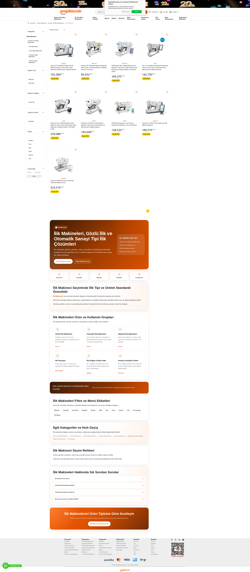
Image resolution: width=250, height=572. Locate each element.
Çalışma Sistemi (33, 112)
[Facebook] (171, 539)
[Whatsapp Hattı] (5, 566)
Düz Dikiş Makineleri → (76, 436)
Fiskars (153, 547)
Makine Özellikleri (33, 93)
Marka (30, 131)
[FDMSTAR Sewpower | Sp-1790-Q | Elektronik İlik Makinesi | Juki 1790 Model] (125, 105)
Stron (30, 151)
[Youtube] (183, 539)
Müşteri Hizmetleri (121, 545)
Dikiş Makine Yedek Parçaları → (135, 436)
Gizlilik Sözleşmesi (69, 547)
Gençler (153, 541)
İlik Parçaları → (60, 370)
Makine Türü (32, 70)
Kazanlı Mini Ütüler (104, 543)
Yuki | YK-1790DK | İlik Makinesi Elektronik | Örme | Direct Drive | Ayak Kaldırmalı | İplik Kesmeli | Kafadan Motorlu (155, 67)
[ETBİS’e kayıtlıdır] (177, 550)
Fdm (30, 144)
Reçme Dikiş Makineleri (33, 61)
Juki (30, 148)
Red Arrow (136, 550)
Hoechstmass (154, 554)
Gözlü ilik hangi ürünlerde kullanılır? (65, 485)
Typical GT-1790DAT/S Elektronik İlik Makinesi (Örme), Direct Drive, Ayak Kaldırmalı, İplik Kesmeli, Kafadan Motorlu (63, 67)
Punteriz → (121, 373)
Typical (31, 155)
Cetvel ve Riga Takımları (105, 554)
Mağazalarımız (120, 541)
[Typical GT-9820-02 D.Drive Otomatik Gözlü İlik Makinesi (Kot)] (64, 162)
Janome (136, 541)
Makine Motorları (86, 550)
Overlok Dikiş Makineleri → (91, 436)
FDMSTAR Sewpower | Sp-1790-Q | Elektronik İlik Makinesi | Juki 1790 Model (124, 124)
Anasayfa (66, 541)
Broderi (31, 140)
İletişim (66, 552)
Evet (136, 11)
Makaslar (101, 541)
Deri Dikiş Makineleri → (120, 436)
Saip (152, 545)
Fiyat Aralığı (31, 169)
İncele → (58, 346)
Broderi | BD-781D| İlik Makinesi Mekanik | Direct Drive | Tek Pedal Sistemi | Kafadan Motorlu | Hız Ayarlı (94, 67)
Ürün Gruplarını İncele (63, 261)
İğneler (101, 550)
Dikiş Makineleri (31, 36)
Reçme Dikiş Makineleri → (106, 436)
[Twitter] (175, 539)
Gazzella (153, 543)
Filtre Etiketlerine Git (83, 261)
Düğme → (90, 373)
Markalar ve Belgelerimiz (71, 554)
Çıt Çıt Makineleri (103, 552)
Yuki (30, 158)
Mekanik (31, 79)
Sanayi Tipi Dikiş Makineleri (33, 41)
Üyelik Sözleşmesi (69, 545)
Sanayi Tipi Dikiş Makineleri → (61, 436)
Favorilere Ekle (76, 35)
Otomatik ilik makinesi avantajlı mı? (65, 492)
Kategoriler (31, 31)
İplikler (101, 545)
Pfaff (152, 550)
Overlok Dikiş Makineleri (33, 55)
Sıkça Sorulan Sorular (122, 547)
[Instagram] (179, 539)
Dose (135, 547)
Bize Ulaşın (119, 550)
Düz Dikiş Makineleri (36, 51)
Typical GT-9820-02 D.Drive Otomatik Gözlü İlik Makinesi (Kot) (62, 181)
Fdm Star (136, 545)
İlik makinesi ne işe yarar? (62, 478)
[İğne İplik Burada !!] (125, 570)
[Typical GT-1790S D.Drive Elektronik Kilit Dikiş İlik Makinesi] (155, 105)
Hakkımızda (67, 543)
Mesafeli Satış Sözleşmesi (71, 550)
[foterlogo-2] (125, 559)
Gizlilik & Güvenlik (121, 543)
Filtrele (34, 176)
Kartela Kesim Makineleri (88, 547)
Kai (134, 543)
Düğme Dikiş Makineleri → (60, 439)
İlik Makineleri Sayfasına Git (99, 524)
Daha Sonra (126, 11)
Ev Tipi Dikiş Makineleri (88, 554)
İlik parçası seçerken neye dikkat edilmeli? (67, 499)
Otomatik (31, 83)
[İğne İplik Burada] (82, 11)
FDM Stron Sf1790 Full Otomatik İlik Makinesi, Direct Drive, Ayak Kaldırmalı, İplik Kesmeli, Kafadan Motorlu (93, 125)
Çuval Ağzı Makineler (87, 541)
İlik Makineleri (34, 46)
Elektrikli (31, 121)
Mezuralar (84, 552)
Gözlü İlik (31, 102)
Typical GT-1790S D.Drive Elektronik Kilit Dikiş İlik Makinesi (154, 124)
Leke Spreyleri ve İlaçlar (105, 547)
